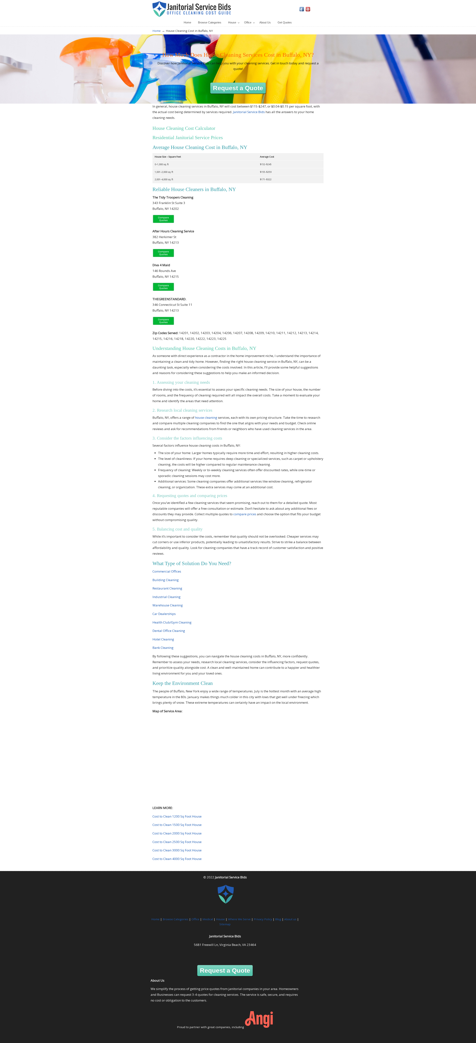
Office (195, 919)
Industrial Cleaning (166, 597)
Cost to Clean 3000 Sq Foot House (177, 850)
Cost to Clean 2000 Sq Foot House (177, 833)
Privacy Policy (263, 919)
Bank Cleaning (162, 647)
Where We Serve (239, 919)
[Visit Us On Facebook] (302, 11)
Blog (278, 919)
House (220, 919)
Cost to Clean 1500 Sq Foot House (177, 825)
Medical (207, 919)
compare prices (244, 514)
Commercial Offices (166, 571)
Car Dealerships (164, 614)
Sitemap (225, 924)
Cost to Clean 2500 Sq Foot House (177, 842)
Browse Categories (175, 919)
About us (290, 919)
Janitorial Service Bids (191, 9)
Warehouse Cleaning (167, 605)
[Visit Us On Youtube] (308, 11)
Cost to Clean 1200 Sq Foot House (177, 816)
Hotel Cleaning (163, 639)
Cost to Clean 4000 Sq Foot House (177, 859)
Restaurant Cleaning (167, 588)
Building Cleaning (165, 580)
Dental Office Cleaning (168, 631)
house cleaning (206, 417)
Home (156, 31)
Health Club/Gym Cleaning (172, 622)
